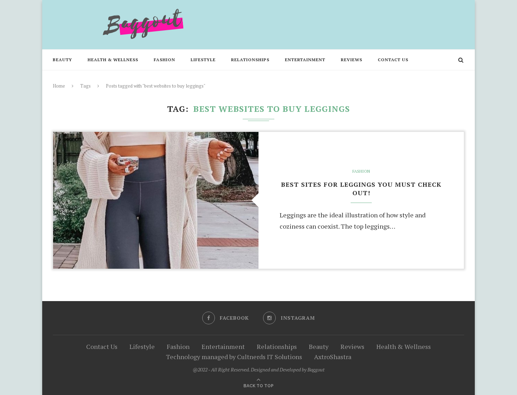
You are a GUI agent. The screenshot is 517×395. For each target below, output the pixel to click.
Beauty (62, 59)
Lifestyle (203, 59)
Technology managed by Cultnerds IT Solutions (234, 356)
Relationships (250, 59)
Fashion (164, 59)
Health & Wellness (113, 59)
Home (59, 86)
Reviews (351, 59)
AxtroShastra (332, 356)
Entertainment (305, 59)
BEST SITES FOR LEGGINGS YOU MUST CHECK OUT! (361, 188)
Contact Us (393, 59)
